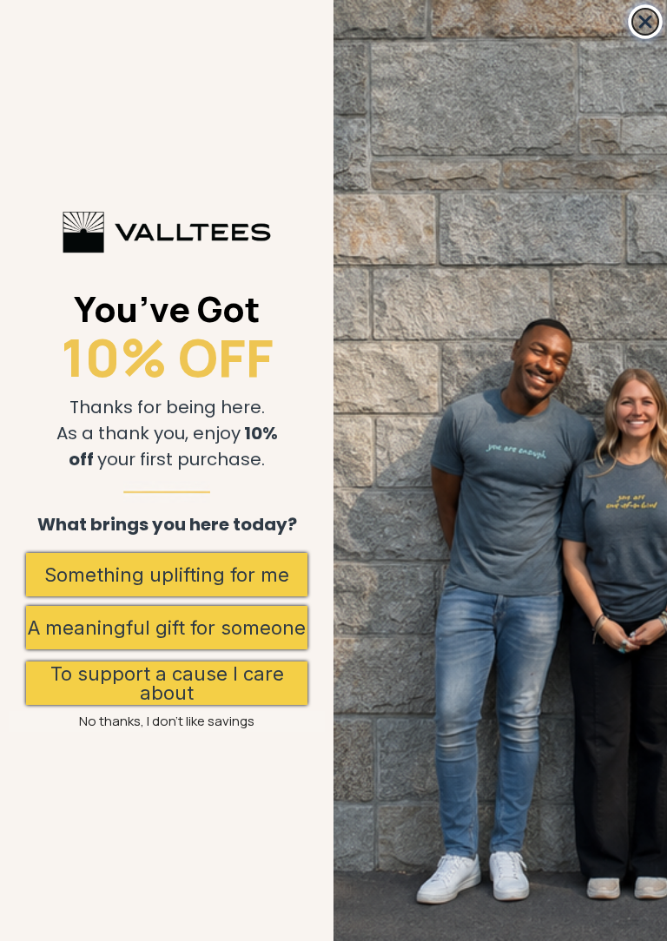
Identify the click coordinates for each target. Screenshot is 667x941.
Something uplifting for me (166, 574)
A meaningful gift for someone (167, 627)
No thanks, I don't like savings (166, 721)
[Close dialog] (645, 22)
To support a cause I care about (167, 683)
